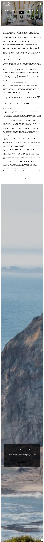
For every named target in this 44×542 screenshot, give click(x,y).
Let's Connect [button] (22, 461)
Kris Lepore (10, 172)
